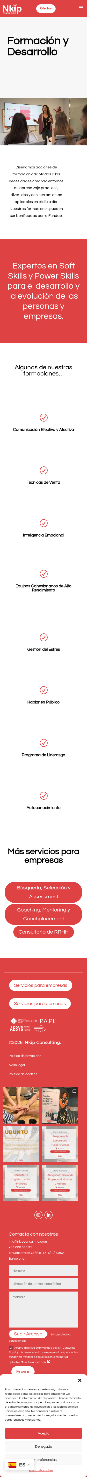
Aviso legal (17, 1065)
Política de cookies (41, 1470)
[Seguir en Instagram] (38, 1215)
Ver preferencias (44, 1460)
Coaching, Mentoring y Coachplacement (43, 914)
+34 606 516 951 (21, 1247)
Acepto (43, 1433)
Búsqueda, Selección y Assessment (44, 892)
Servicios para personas (40, 1003)
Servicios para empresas (40, 985)
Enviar (23, 1371)
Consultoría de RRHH (44, 932)
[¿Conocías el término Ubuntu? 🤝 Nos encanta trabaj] (21, 1144)
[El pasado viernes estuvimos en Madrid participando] (60, 1105)
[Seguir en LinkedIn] (48, 1215)
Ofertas (46, 8)
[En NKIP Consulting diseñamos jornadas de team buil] (21, 1105)
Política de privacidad (25, 1056)
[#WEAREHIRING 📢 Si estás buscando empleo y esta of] (60, 1144)
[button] (79, 1380)
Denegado (43, 1446)
